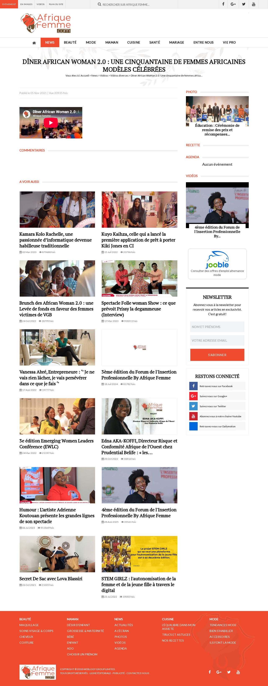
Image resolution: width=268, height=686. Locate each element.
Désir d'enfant (78, 625)
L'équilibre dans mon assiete (178, 626)
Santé (154, 42)
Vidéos (40, 4)
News (50, 42)
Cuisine (133, 42)
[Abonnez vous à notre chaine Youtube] (254, 4)
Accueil (85, 75)
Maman (111, 42)
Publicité (119, 673)
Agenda (121, 648)
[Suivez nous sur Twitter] (244, 4)
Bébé (70, 636)
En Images (26, 4)
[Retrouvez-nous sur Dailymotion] (263, 4)
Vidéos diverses (119, 75)
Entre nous (203, 42)
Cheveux (26, 636)
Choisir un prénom (82, 654)
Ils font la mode (223, 642)
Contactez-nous (137, 673)
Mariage (176, 42)
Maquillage (29, 625)
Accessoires (220, 636)
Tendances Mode (223, 625)
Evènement (9, 4)
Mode (91, 42)
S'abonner (217, 355)
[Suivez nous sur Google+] (233, 4)
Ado (70, 648)
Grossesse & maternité (85, 631)
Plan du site (56, 4)
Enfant (72, 642)
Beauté (70, 42)
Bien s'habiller (221, 631)
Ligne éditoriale (100, 673)
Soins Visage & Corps (36, 631)
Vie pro (229, 42)
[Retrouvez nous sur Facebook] (223, 4)
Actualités (124, 625)
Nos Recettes (173, 640)
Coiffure (26, 642)
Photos (121, 636)
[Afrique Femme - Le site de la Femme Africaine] (45, 23)
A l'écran (122, 631)
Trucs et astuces (176, 634)
